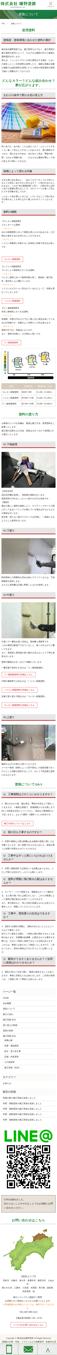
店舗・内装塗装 (11, 1057)
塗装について (9, 1009)
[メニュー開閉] (50, 3)
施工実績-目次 (9, 1020)
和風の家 (8, 1040)
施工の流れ (8, 1014)
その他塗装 (9, 1062)
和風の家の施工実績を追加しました (19, 1098)
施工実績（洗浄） (12, 1068)
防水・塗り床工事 (12, 1051)
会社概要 (7, 1003)
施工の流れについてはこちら (17, 823)
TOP (3, 24)
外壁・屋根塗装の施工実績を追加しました (22, 1103)
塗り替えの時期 (10, 1025)
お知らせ (7, 1083)
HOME (6, 998)
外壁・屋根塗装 (11, 1046)
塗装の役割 (8, 1031)
